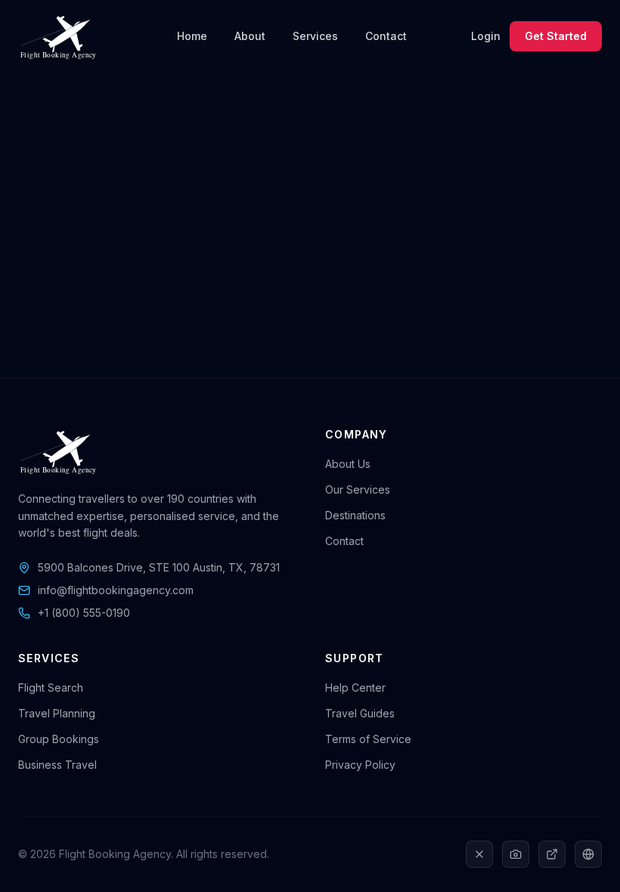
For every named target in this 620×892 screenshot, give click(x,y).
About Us (347, 463)
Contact (386, 35)
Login (486, 35)
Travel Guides (360, 713)
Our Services (357, 489)
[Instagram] (515, 854)
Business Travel (57, 764)
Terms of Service (368, 738)
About (249, 35)
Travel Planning (56, 713)
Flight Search (50, 687)
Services (315, 35)
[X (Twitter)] (479, 854)
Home (192, 35)
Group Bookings (58, 738)
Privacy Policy (360, 764)
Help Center (355, 687)
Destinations (355, 515)
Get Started (556, 35)
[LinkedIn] (552, 854)
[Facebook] (588, 854)
